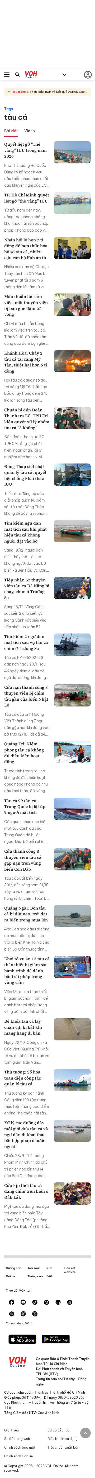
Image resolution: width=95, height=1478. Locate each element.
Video (29, 130)
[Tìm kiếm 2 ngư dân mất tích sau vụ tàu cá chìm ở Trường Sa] (72, 645)
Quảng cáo (13, 1268)
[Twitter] (23, 1314)
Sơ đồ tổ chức (58, 1430)
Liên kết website (70, 1270)
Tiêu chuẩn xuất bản (63, 1447)
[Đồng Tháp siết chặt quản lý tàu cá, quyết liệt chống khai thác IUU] (72, 474)
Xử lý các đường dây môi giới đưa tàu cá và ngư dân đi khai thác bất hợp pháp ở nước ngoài (26, 1134)
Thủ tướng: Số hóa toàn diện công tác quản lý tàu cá (22, 1078)
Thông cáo (35, 1276)
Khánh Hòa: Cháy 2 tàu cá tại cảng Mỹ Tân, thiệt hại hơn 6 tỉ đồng (25, 362)
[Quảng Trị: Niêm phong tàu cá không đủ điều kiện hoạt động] (72, 752)
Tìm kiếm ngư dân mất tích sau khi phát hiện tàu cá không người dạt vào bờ (25, 532)
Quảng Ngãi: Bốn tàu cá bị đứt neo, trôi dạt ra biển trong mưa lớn (26, 914)
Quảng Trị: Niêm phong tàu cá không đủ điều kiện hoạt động (24, 752)
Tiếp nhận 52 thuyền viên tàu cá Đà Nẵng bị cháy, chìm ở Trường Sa (26, 588)
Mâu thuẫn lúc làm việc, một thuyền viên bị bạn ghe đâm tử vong (26, 305)
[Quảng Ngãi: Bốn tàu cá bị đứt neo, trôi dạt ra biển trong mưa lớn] (72, 916)
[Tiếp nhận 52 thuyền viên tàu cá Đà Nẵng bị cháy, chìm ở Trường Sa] (72, 588)
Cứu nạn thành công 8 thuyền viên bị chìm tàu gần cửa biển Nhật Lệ (26, 696)
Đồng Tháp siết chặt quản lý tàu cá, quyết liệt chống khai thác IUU (25, 475)
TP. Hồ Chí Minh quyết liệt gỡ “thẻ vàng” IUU (26, 198)
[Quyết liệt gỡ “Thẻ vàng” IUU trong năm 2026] (72, 152)
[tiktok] (35, 1303)
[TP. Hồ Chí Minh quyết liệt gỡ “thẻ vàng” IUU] (72, 203)
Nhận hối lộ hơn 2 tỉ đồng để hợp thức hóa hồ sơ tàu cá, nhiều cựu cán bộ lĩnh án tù (26, 248)
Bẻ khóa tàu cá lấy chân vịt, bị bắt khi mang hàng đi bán (23, 1027)
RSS (49, 1268)
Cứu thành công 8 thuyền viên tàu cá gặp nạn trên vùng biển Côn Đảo (22, 860)
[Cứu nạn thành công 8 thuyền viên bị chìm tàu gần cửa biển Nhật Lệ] (72, 695)
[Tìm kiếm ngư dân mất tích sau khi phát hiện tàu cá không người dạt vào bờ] (72, 531)
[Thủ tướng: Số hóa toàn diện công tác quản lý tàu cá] (72, 1080)
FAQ (49, 1276)
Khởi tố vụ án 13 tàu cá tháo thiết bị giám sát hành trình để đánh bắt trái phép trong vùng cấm (27, 970)
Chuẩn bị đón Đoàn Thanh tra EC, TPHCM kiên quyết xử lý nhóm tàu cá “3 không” (26, 418)
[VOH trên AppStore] (22, 1340)
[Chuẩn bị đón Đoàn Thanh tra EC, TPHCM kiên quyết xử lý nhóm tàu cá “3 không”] (72, 418)
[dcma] (11, 1314)
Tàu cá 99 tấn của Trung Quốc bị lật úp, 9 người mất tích (25, 806)
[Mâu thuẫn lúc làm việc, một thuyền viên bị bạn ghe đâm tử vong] (72, 304)
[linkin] (58, 1303)
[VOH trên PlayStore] (55, 1340)
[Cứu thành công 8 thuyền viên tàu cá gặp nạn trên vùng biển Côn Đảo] (72, 859)
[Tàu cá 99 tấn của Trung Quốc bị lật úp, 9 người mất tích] (72, 809)
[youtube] (23, 1303)
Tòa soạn (33, 1268)
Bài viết (11, 130)
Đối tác (11, 1276)
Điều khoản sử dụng (63, 1439)
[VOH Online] (31, 75)
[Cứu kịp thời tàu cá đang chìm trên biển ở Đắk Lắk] (72, 1193)
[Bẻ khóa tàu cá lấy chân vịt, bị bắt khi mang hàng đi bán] (72, 1029)
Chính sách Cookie (18, 1456)
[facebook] (11, 1303)
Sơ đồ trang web (17, 1439)
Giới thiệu (11, 1430)
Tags (8, 109)
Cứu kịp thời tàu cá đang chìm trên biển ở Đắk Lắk (26, 1191)
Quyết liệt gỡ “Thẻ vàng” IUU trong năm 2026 (25, 150)
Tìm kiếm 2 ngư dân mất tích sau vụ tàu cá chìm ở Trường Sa (26, 642)
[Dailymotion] (35, 1314)
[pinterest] (46, 1303)
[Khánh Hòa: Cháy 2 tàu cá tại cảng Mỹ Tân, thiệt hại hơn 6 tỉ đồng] (72, 361)
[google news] (69, 1303)
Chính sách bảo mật (19, 1447)
